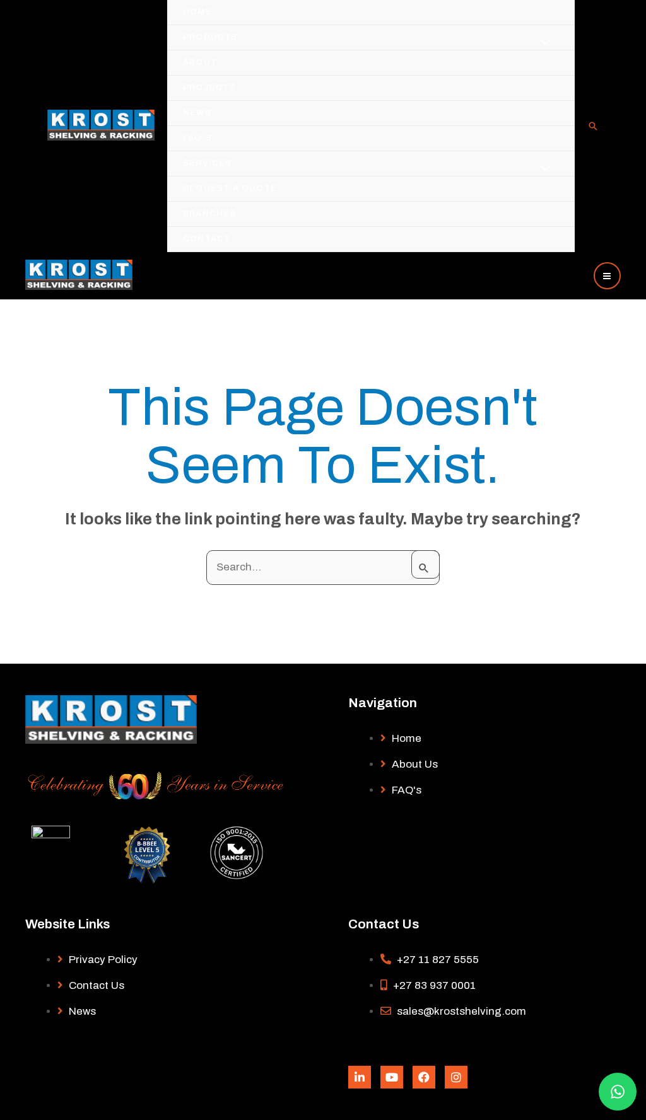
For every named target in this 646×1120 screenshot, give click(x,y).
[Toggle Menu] (545, 43)
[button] (593, 127)
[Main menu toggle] (607, 276)
